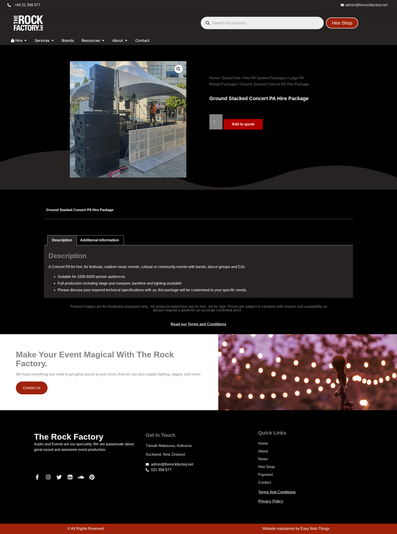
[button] (178, 69)
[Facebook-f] (37, 477)
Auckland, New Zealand (165, 454)
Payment (265, 475)
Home (214, 78)
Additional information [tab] (99, 240)
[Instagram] (48, 477)
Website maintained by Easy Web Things (295, 529)
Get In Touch (160, 435)
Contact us (31, 388)
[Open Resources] (103, 40)
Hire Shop (266, 467)
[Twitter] (59, 477)
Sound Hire (231, 78)
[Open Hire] (25, 40)
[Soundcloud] (81, 477)
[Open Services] (52, 40)
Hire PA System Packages (264, 78)
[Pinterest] (92, 477)
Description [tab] (62, 240)
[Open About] (126, 40)
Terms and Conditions (277, 492)
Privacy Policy (270, 501)
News (263, 459)
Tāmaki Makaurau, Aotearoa (169, 446)
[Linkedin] (70, 477)
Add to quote (243, 124)
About (263, 451)
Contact (264, 482)
